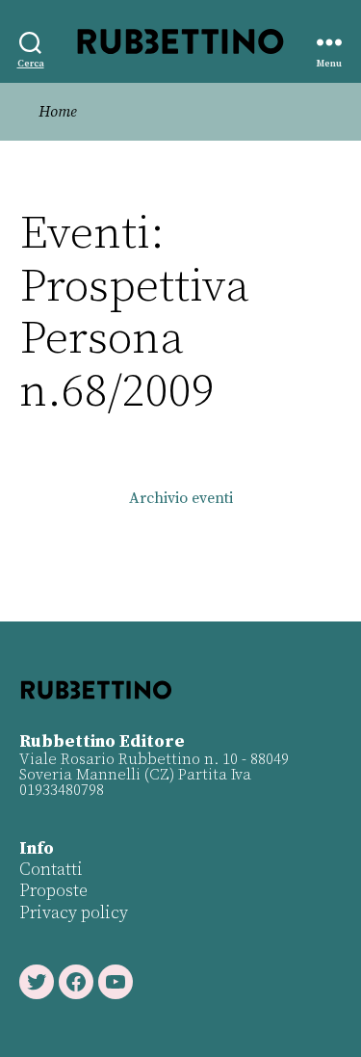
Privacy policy (73, 913)
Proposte (53, 891)
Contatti (51, 870)
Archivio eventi (181, 498)
